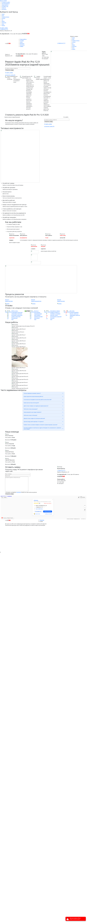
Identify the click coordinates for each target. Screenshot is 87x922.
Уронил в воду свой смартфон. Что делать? (34, 421)
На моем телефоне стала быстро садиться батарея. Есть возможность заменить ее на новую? (42, 428)
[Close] (0, 527)
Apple (3, 14)
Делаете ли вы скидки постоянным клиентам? (34, 418)
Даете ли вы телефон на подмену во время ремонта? (36, 406)
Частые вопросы (6, 3)
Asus (3, 15)
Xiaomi (3, 25)
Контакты (4, 9)
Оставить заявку (4, 27)
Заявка (21, 46)
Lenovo (3, 18)
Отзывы (22, 40)
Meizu (3, 21)
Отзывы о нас (5, 6)
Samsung (4, 22)
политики (18, 492)
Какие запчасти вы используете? (31, 402)
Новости (4, 7)
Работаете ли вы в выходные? (31, 409)
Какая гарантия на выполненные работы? (33, 396)
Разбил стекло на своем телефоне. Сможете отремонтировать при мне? (40, 424)
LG (2, 19)
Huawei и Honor (5, 17)
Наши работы (5, 5)
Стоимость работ (6, 2)
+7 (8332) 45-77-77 (4, 29)
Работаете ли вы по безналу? (30, 415)
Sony (3, 24)
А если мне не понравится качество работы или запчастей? (37, 399)
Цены (21, 42)
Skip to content (3, 0)
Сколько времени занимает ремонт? (32, 393)
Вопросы (22, 43)
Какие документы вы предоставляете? (32, 412)
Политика (42, 520)
